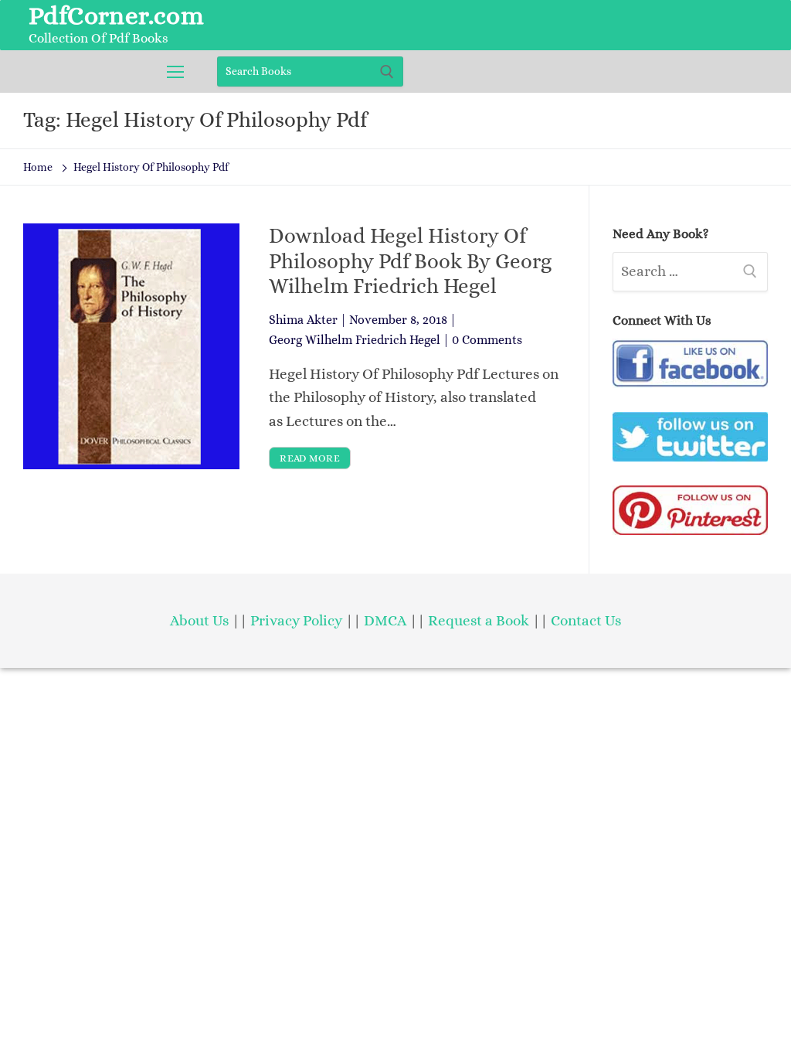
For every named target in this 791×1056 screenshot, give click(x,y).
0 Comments (487, 339)
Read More (310, 458)
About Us (199, 620)
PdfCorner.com (116, 15)
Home (38, 167)
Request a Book (480, 620)
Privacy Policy (296, 620)
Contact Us (586, 620)
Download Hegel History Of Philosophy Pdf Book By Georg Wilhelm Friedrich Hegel (410, 261)
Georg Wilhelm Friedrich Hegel (354, 339)
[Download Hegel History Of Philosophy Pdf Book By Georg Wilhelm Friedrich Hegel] (131, 345)
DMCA (385, 620)
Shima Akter (303, 319)
